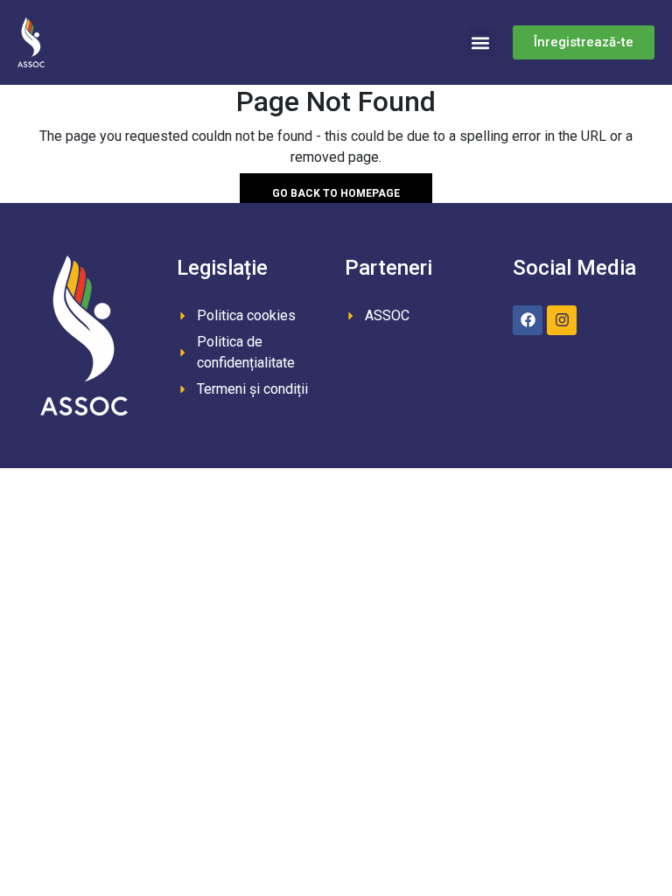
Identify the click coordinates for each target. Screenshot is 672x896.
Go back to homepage (336, 193)
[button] (480, 42)
